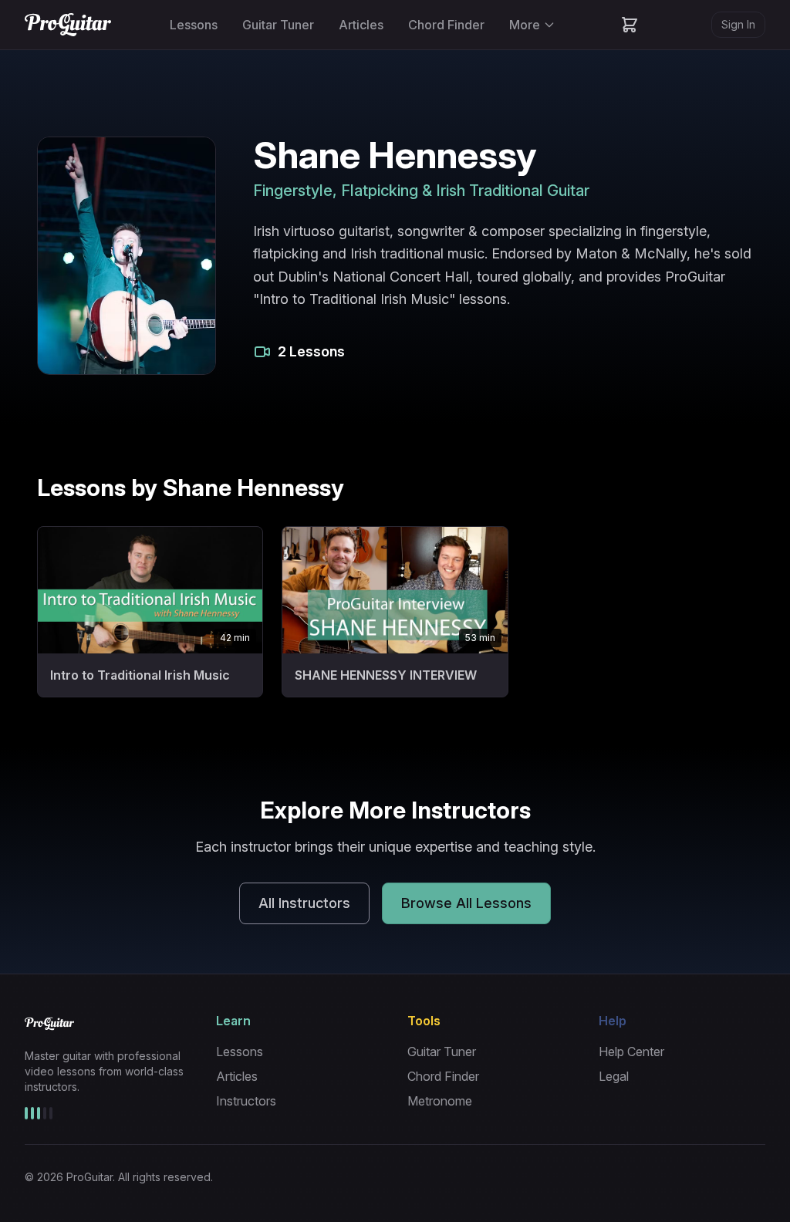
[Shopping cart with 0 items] (629, 24)
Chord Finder (446, 24)
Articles (361, 24)
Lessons (194, 24)
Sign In (738, 24)
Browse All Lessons (466, 903)
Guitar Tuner (278, 24)
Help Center (631, 1051)
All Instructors (304, 903)
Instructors (246, 1101)
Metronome (439, 1101)
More (524, 24)
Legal (614, 1076)
